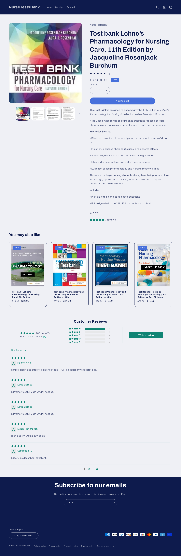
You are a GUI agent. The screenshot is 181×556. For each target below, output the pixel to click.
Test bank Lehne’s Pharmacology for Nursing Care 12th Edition (26, 294)
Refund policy (40, 546)
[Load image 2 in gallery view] (38, 113)
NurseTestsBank (23, 546)
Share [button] (96, 213)
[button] (157, 7)
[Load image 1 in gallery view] (23, 113)
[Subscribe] (114, 502)
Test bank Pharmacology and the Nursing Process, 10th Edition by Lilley (111, 294)
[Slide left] (12, 114)
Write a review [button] (146, 335)
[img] (18, 358)
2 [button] (89, 469)
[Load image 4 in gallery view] (68, 113)
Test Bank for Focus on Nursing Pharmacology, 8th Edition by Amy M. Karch (151, 294)
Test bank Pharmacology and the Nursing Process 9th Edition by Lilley (69, 294)
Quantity (94, 84)
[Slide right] (79, 114)
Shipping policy (87, 546)
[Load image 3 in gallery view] (53, 113)
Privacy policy (55, 546)
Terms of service (71, 546)
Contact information (105, 546)
